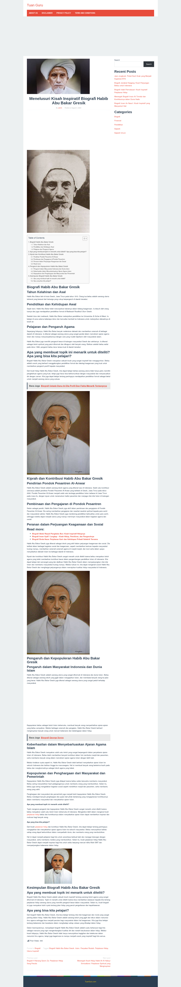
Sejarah (117, 128)
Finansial (117, 120)
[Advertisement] (90, 36)
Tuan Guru (35, 5)
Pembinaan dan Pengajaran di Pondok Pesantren (49, 259)
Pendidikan (118, 124)
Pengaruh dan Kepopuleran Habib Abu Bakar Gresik (49, 266)
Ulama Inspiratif (33, 951)
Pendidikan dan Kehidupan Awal (44, 247)
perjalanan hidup (33, 814)
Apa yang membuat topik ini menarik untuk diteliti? (49, 278)
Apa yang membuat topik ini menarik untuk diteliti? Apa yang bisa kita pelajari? (58, 251)
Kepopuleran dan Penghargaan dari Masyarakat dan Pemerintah (54, 273)
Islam (77, 948)
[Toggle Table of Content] (84, 238)
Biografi (38, 948)
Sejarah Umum (120, 133)
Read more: (37, 264)
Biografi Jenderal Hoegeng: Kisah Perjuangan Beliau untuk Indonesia (131, 84)
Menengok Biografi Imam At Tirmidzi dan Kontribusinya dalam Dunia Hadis (130, 97)
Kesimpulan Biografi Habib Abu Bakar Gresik (46, 276)
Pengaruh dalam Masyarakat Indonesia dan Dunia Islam (51, 269)
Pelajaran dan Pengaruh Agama (44, 249)
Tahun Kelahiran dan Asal (42, 244)
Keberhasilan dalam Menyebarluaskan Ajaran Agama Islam (52, 271)
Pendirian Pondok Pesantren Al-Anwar (46, 257)
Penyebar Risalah (87, 948)
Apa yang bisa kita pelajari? (42, 281)
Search (117, 60)
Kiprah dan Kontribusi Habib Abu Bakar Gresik (46, 254)
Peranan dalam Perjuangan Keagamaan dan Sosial (50, 261)
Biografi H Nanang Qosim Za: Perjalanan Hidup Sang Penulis (45, 961)
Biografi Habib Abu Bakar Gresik (41, 242)
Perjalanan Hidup (101, 948)
